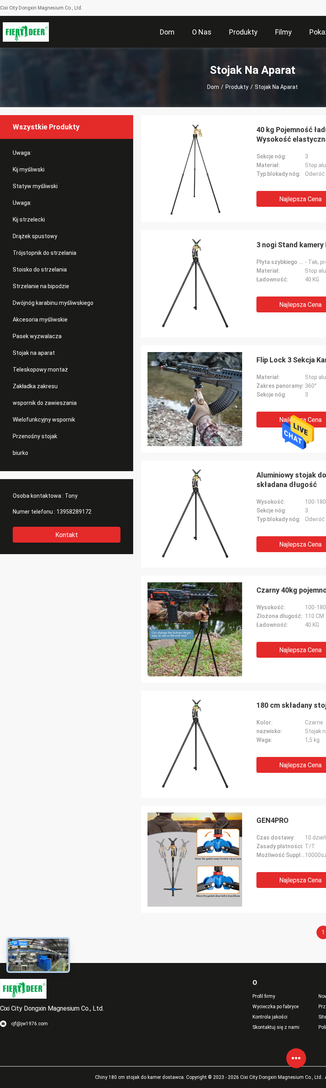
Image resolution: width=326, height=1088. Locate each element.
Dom (213, 87)
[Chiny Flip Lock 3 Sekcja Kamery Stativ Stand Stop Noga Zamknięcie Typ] (194, 399)
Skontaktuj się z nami (275, 1027)
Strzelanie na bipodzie (41, 286)
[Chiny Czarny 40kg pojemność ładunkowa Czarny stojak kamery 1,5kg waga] (194, 629)
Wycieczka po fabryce (275, 1006)
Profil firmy (263, 996)
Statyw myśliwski (35, 186)
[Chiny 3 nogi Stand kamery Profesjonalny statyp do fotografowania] (195, 284)
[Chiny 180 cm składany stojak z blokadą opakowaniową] (195, 744)
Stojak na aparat (34, 353)
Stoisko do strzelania (40, 269)
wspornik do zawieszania (45, 403)
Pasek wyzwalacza (37, 336)
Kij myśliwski (29, 169)
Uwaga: (22, 153)
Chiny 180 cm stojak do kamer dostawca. (140, 1077)
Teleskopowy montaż (40, 369)
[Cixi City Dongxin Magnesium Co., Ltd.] (26, 32)
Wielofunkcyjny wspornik (44, 419)
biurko (20, 453)
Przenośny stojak (35, 436)
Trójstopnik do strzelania (44, 253)
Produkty (236, 87)
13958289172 (73, 511)
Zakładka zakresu (35, 386)
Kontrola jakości (269, 1017)
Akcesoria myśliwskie (40, 319)
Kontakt (66, 535)
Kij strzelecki (29, 219)
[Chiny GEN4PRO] (194, 859)
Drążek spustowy (35, 236)
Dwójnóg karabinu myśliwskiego (53, 303)
